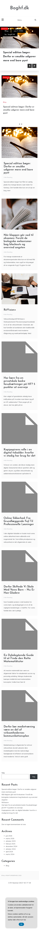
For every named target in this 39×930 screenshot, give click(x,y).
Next (34, 110)
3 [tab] (21, 168)
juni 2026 (9, 880)
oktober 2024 (10, 893)
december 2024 (11, 891)
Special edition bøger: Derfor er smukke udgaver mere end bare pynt (18, 154)
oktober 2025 (10, 885)
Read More (12, 110)
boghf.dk (11, 34)
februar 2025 (10, 888)
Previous (30, 110)
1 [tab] (17, 168)
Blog (6, 31)
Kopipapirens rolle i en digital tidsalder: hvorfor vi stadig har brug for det (19, 497)
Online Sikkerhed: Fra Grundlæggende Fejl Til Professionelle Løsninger (19, 565)
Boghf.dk (19, 8)
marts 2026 (10, 883)
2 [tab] (19, 168)
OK (21, 924)
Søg (3, 817)
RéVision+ (10, 354)
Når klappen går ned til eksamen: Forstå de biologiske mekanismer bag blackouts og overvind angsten (18, 97)
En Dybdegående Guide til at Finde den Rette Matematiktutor (19, 702)
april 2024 (9, 896)
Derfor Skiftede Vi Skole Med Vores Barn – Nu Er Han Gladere (19, 634)
